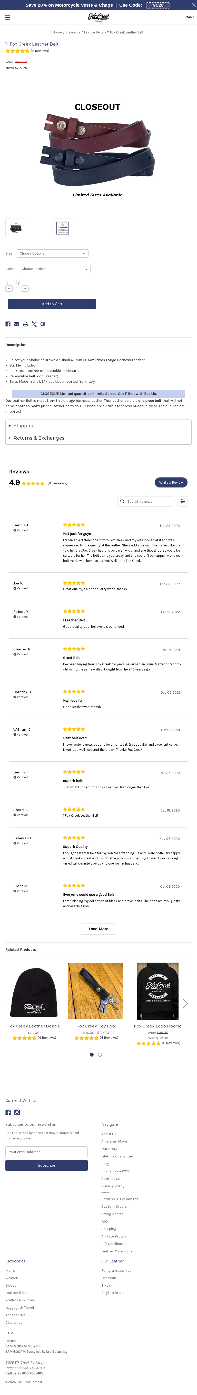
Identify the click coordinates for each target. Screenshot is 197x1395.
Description (15, 344)
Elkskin (107, 1285)
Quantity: (13, 283)
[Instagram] (17, 1112)
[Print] (25, 324)
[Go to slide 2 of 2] (100, 1055)
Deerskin (108, 1278)
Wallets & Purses (20, 1300)
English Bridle (112, 1293)
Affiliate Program (115, 1236)
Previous (7, 1003)
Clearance (13, 1322)
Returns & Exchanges (119, 1199)
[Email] (16, 324)
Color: (10, 269)
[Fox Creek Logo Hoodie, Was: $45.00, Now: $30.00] (157, 991)
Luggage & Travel (19, 1307)
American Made (114, 1141)
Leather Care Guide (116, 1251)
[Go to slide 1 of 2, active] (92, 1055)
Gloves (10, 1285)
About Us (108, 1134)
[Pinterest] (42, 324)
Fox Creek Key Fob (95, 1026)
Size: (9, 253)
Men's (10, 1270)
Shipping (108, 1229)
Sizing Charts (112, 1214)
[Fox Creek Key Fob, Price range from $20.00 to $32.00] (95, 991)
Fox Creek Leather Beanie (33, 1026)
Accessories (15, 1315)
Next (185, 1003)
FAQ (104, 1221)
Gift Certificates (114, 1244)
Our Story (109, 1149)
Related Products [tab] (20, 949)
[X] (34, 324)
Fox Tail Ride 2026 (115, 1171)
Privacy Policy (112, 1186)
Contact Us (110, 1178)
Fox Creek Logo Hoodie (158, 1026)
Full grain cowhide (116, 1270)
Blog (105, 1164)
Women (11, 1278)
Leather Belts (16, 1293)
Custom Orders (114, 1206)
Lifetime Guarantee (117, 1156)
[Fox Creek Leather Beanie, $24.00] (33, 991)
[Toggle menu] (7, 17)
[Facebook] (8, 324)
